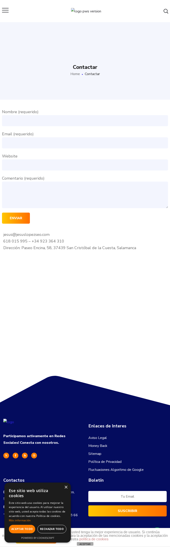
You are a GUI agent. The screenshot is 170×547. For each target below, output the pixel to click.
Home (75, 74)
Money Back (97, 445)
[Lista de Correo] (127, 497)
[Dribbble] (34, 455)
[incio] (8, 422)
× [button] (66, 487)
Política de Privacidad (105, 461)
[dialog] (37, 513)
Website (9, 156)
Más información (20, 520)
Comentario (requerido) (23, 178)
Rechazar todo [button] (52, 529)
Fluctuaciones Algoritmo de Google (116, 469)
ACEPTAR (85, 544)
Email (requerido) (18, 134)
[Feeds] (25, 455)
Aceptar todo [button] (22, 529)
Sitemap (94, 453)
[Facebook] (15, 455)
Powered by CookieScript (37, 537)
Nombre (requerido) (20, 111)
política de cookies (93, 539)
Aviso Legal (97, 437)
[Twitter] (6, 455)
